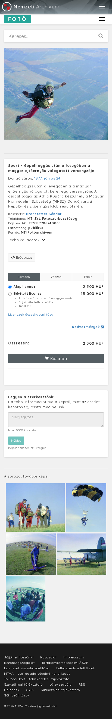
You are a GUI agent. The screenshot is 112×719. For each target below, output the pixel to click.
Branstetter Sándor (44, 214)
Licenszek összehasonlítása (31, 314)
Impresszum (73, 657)
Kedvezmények (86, 327)
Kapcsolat (48, 657)
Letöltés (24, 277)
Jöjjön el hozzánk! (19, 657)
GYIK (30, 690)
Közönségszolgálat (19, 663)
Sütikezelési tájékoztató (60, 690)
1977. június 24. (47, 178)
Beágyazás (23, 257)
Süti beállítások (17, 695)
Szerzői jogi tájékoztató (23, 684)
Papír (88, 277)
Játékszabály (60, 684)
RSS (82, 684)
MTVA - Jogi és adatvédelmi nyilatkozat (37, 673)
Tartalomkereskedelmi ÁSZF (65, 663)
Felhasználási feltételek (75, 668)
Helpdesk (12, 690)
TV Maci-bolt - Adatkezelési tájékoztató (36, 679)
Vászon (56, 277)
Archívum (36, 7)
